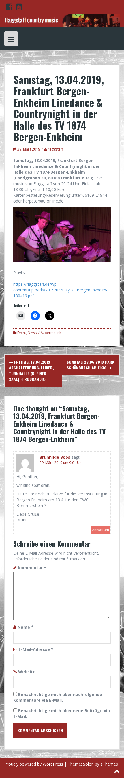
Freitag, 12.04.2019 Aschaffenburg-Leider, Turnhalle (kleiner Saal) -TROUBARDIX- (31, 370)
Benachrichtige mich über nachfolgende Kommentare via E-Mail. (57, 697)
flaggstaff (55, 149)
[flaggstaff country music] (62, 20)
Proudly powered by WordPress (33, 764)
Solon (88, 764)
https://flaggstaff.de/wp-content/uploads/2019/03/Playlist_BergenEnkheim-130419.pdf (60, 289)
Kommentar (32, 567)
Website (26, 671)
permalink (52, 332)
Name (25, 627)
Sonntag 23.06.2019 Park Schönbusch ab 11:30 (90, 365)
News (32, 332)
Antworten (100, 529)
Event (21, 332)
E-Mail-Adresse (35, 649)
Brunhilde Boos (55, 457)
